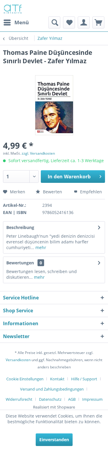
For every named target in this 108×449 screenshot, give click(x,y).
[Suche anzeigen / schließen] (54, 22)
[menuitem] (16, 22)
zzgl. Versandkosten (38, 153)
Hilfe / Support (84, 379)
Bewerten (52, 192)
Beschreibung (20, 227)
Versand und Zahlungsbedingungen (52, 389)
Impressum (92, 399)
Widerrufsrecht (19, 399)
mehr (40, 247)
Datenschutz (50, 399)
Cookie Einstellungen (25, 379)
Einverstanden (54, 439)
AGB (72, 399)
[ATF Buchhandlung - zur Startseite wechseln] (12, 8)
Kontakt (57, 379)
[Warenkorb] (98, 22)
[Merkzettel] (69, 22)
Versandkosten (18, 359)
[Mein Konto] (84, 22)
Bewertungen (20, 263)
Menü (21, 22)
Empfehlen (90, 192)
